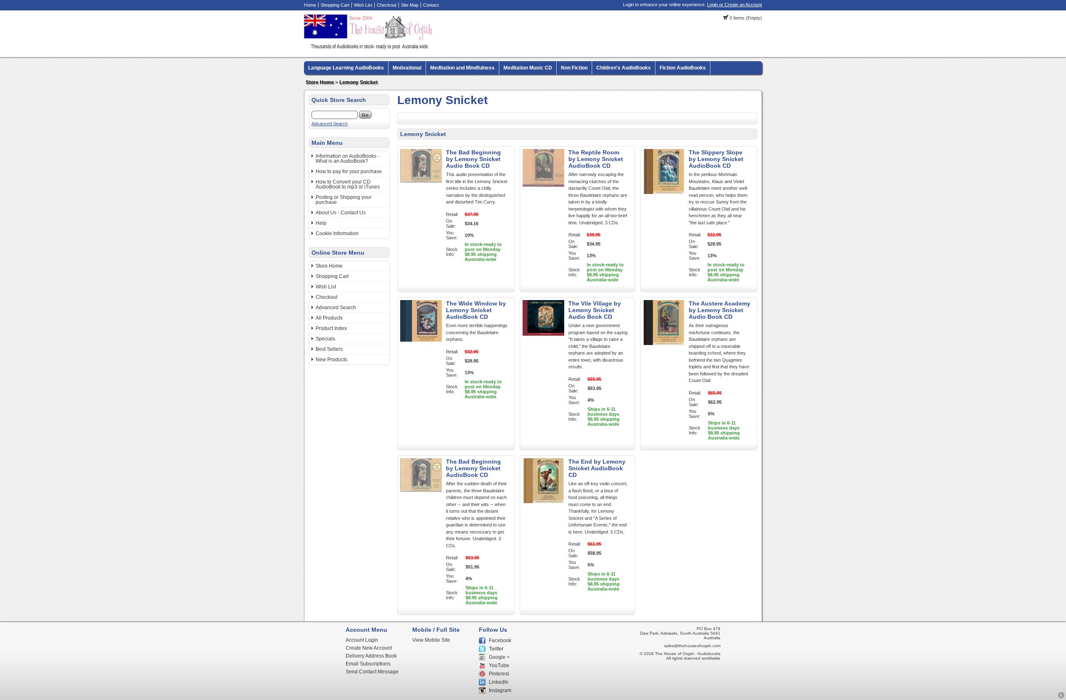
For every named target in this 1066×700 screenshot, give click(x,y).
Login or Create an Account (734, 4)
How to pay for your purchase (349, 171)
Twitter (496, 649)
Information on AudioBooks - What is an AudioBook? (347, 158)
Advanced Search (329, 123)
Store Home (320, 82)
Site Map (409, 4)
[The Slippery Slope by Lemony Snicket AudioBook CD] (664, 192)
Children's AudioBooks (623, 68)
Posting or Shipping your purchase (343, 199)
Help (321, 223)
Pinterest (499, 674)
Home (310, 4)
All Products (329, 318)
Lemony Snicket (358, 82)
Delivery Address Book (371, 656)
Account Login (362, 640)
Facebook (500, 640)
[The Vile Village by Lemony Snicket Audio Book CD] (543, 343)
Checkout (386, 4)
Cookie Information (337, 233)
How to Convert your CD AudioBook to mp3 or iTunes (348, 184)
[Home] (369, 48)
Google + (499, 657)
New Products (331, 359)
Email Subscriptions (368, 664)
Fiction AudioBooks (683, 68)
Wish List (363, 4)
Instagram (500, 690)
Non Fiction (574, 68)
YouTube (499, 665)
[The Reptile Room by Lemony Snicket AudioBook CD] (543, 192)
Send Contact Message (372, 672)
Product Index (331, 328)
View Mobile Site (431, 640)
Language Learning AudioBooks (346, 68)
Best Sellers (329, 349)
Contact (431, 4)
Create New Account (369, 648)
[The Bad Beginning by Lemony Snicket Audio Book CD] (421, 192)
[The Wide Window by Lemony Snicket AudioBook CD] (421, 340)
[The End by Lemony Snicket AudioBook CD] (543, 501)
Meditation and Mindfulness (462, 68)
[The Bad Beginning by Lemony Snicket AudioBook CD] (421, 501)
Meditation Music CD (527, 68)
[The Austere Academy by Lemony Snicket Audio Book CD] (664, 343)
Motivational (407, 68)
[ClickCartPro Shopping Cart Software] (1061, 697)
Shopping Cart (335, 4)
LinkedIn (498, 682)
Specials (325, 339)
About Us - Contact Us (341, 213)
